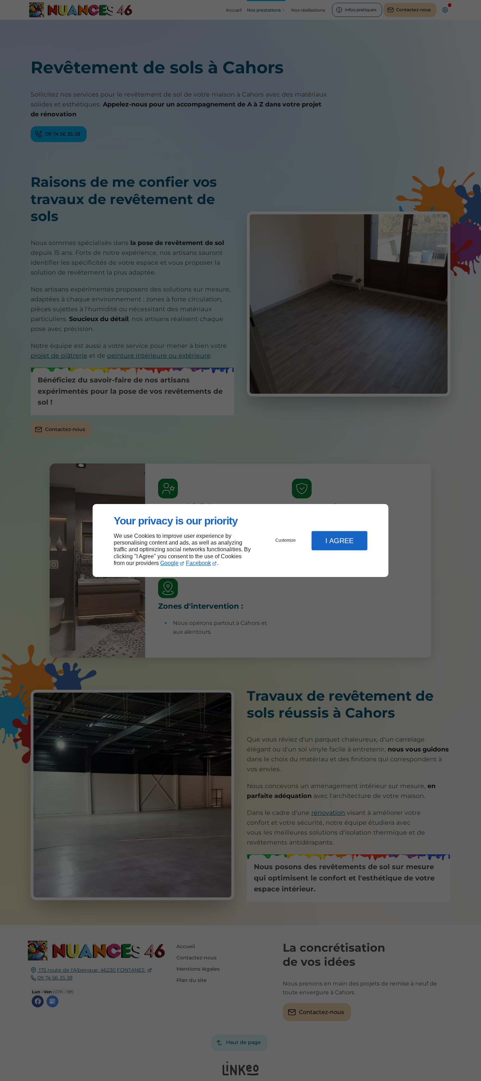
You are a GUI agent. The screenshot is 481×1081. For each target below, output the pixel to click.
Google (169, 563)
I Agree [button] (339, 541)
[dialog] (240, 540)
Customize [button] (285, 540)
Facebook (198, 563)
